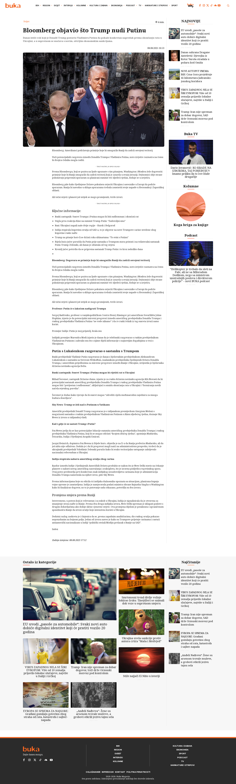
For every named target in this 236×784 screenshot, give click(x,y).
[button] (228, 5)
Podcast (191, 235)
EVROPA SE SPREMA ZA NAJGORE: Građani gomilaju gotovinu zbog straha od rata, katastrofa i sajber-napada (45, 715)
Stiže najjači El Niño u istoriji (141, 676)
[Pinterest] (45, 164)
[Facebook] (200, 5)
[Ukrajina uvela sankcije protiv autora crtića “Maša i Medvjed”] (141, 622)
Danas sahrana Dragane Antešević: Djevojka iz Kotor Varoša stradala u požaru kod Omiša (195, 57)
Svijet (26, 21)
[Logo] (12, 5)
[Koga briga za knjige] (191, 206)
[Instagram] (203, 5)
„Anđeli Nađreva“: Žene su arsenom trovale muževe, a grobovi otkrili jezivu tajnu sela (93, 714)
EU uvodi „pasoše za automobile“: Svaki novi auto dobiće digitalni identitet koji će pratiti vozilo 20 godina (195, 37)
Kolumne (191, 186)
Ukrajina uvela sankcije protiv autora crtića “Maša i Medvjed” (141, 639)
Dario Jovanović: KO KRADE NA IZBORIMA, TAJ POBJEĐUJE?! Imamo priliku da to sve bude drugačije (191, 172)
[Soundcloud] (215, 5)
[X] (45, 158)
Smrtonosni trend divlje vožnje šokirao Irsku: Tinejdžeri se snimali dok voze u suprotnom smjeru (141, 600)
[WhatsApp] (45, 171)
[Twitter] (207, 5)
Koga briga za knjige (191, 224)
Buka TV (191, 134)
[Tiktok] (211, 5)
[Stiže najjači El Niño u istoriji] (141, 660)
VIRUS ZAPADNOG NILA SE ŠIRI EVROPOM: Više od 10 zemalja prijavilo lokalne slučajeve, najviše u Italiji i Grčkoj (197, 96)
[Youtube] (219, 5)
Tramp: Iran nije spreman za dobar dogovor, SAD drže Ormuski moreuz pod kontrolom (197, 117)
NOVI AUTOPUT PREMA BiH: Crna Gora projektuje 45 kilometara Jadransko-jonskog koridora (196, 76)
